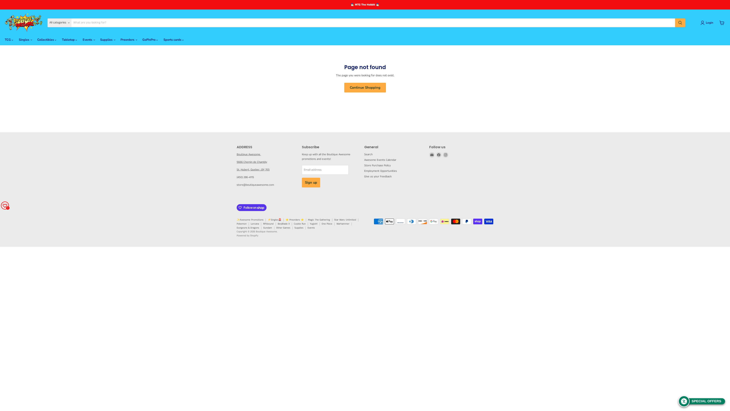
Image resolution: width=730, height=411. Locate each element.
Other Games (283, 228)
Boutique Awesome (249, 154)
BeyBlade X (284, 224)
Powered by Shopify (247, 235)
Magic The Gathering (319, 220)
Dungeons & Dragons (248, 228)
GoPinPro (149, 40)
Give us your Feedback (378, 176)
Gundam (267, 228)
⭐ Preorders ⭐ (295, 220)
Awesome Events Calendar (380, 160)
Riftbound (268, 224)
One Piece (327, 224)
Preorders (128, 40)
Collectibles (46, 40)
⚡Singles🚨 (274, 220)
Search (368, 154)
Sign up (311, 182)
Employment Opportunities (380, 171)
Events (88, 40)
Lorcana (255, 224)
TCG (8, 40)
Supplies (106, 40)
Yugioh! (313, 224)
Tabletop (68, 40)
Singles (24, 40)
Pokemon (242, 224)
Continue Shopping (365, 87)
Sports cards (172, 40)
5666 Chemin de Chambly (252, 162)
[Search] (680, 22)
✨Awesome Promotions (250, 220)
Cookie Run (300, 224)
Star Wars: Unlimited (345, 220)
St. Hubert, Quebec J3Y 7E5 (253, 170)
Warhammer (342, 224)
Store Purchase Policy (377, 165)
